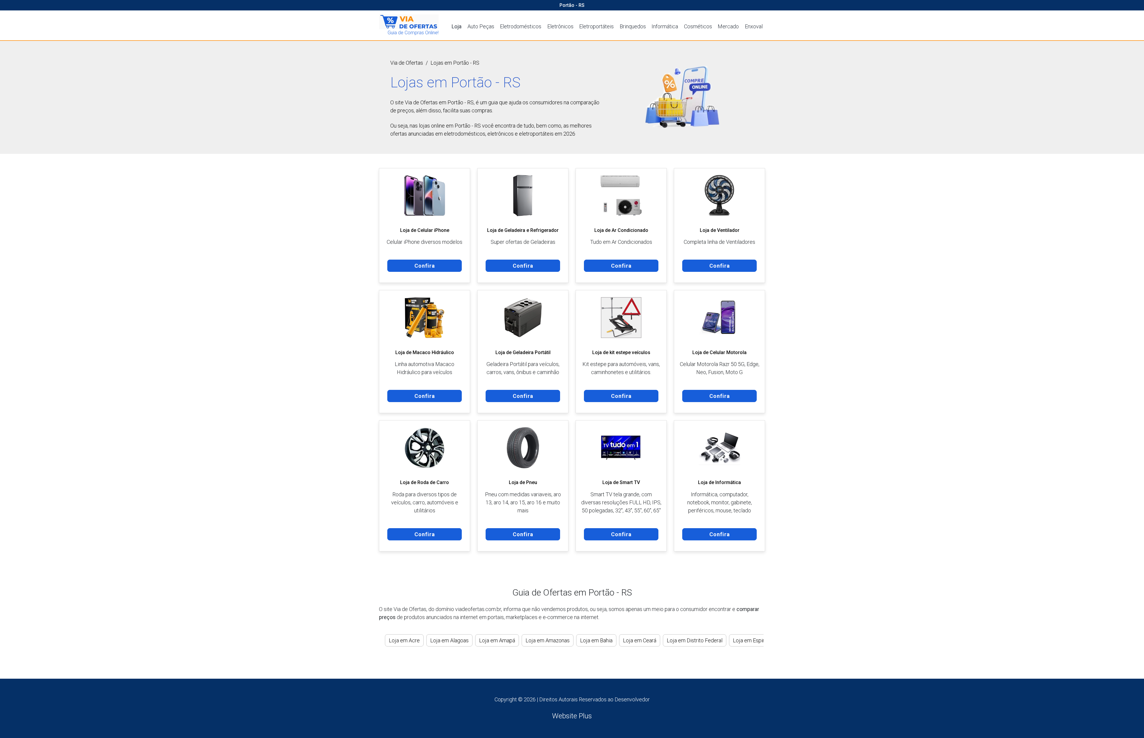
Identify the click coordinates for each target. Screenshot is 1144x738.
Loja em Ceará (639, 640)
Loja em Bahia (596, 640)
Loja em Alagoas (449, 640)
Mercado (728, 26)
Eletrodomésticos (520, 26)
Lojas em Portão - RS (454, 63)
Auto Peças (480, 26)
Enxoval (754, 26)
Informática (665, 26)
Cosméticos (698, 26)
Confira (424, 266)
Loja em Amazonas (548, 640)
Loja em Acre (404, 640)
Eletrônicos (560, 26)
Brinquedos (633, 26)
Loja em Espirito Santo (759, 640)
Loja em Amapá (497, 640)
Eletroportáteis (596, 26)
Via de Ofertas (406, 63)
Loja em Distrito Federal (694, 640)
